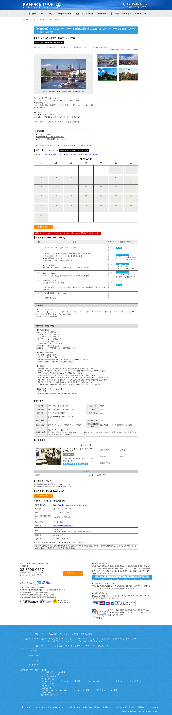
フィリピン (88, 14)
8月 (90, 154)
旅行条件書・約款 (74, 707)
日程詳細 (50, 47)
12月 (59, 154)
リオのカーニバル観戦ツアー (61, 690)
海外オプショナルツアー (50, 695)
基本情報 (68, 454)
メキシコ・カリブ (47, 14)
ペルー (43, 634)
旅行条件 (63, 47)
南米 (34, 14)
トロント (135, 639)
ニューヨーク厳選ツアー (115, 681)
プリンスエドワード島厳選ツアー (72, 681)
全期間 (95, 154)
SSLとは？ (100, 618)
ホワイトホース (57, 641)
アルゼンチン (64, 634)
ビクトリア (45, 641)
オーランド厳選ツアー (135, 681)
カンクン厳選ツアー (48, 677)
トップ (24, 14)
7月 (86, 154)
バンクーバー (95, 639)
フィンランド (46, 646)
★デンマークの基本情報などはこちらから (51, 139)
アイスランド (103, 646)
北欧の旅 (44, 690)
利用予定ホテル (79, 47)
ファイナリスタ (152, 707)
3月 (71, 154)
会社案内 (106, 707)
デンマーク (68, 646)
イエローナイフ (81, 639)
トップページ (28, 707)
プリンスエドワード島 (121, 639)
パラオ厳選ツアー (47, 686)
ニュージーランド (103, 14)
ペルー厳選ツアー (47, 672)
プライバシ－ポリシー (57, 707)
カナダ (43, 639)
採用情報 (141, 707)
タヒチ (116, 14)
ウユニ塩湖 (53, 634)
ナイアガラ (106, 639)
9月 (46, 154)
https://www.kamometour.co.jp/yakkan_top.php (70, 505)
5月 (79, 154)
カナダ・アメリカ (64, 14)
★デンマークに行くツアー (46, 134)
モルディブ (126, 14)
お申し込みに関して (98, 47)
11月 (55, 154)
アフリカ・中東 (140, 14)
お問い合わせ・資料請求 (91, 707)
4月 (75, 154)
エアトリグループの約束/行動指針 (123, 707)
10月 (50, 154)
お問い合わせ (43, 227)
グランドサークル (95, 641)
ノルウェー (79, 646)
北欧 (77, 14)
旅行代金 (37, 47)
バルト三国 (58, 646)
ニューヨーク (71, 641)
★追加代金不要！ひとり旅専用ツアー (50, 137)
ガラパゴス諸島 (86, 634)
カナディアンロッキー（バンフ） (61, 639)
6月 (82, 154)
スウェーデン (91, 646)
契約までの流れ (41, 707)
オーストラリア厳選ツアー (84, 690)
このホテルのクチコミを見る (75, 464)
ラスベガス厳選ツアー (95, 681)
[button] (100, 613)
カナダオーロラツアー (49, 681)
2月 (67, 154)
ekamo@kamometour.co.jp (63, 526)
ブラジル (75, 634)
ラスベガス (82, 641)
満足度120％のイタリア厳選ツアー (109, 690)
